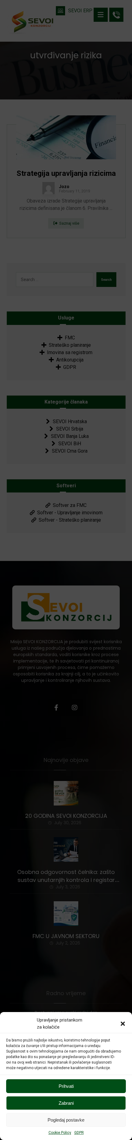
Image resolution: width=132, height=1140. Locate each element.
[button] (123, 1024)
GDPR (79, 1132)
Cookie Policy (60, 1132)
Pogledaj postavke (66, 1120)
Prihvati (66, 1086)
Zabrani (66, 1103)
